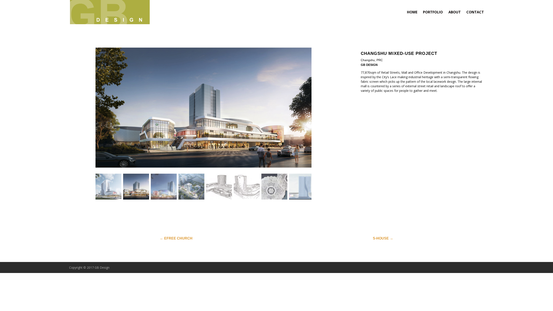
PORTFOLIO (433, 12)
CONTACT (475, 12)
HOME (412, 12)
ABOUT (454, 12)
